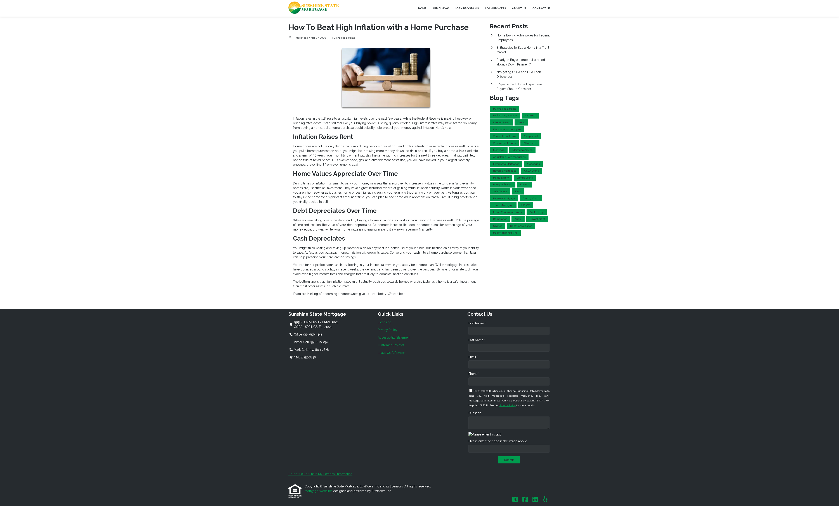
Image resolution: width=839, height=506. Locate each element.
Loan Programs (467, 8)
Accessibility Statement (394, 337)
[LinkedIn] (535, 499)
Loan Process (495, 8)
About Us (519, 8)
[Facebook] (525, 499)
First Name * (476, 323)
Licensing (384, 322)
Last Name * (476, 340)
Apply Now (440, 8)
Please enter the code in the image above (497, 441)
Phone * (473, 373)
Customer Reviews (391, 345)
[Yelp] (545, 499)
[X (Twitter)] (515, 499)
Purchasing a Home (343, 37)
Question (474, 413)
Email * (473, 357)
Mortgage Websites (319, 491)
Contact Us (541, 8)
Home (422, 8)
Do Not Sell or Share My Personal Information (320, 474)
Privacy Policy (387, 330)
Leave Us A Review (391, 353)
